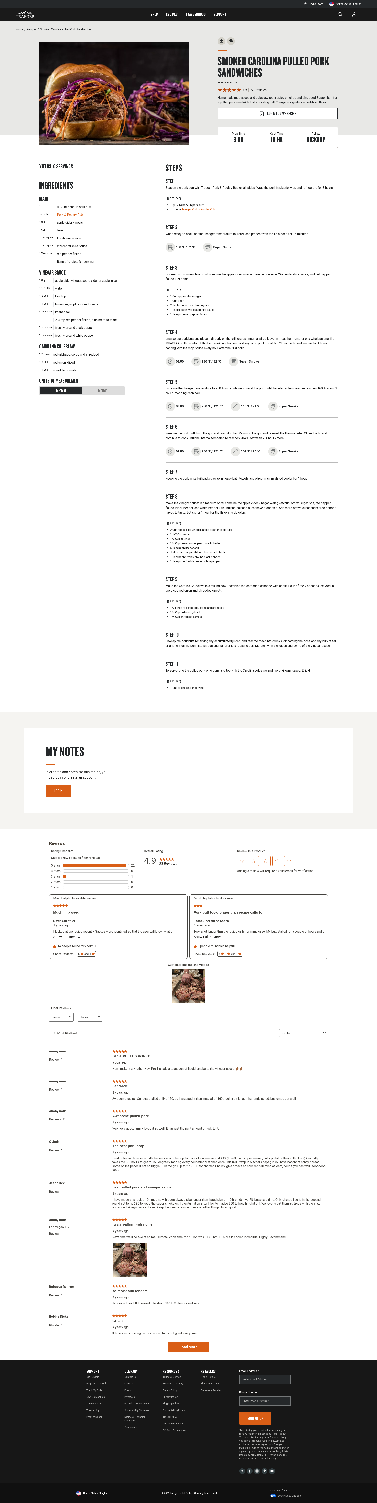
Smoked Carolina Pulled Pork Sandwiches (66, 29)
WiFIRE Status (94, 1403)
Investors (129, 1397)
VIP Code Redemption (174, 1423)
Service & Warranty (173, 1383)
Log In (58, 791)
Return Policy (170, 1390)
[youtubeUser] (272, 1471)
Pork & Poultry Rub (70, 215)
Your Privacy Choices (289, 1495)
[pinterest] (264, 1471)
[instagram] (257, 1471)
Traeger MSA (170, 1417)
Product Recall (94, 1417)
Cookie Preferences (281, 1490)
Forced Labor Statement (137, 1403)
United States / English (348, 4)
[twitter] (242, 1471)
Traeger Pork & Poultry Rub (198, 209)
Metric (102, 390)
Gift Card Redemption (174, 1430)
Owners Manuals (95, 1397)
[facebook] (250, 1471)
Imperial (61, 390)
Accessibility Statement (137, 1410)
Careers (128, 1383)
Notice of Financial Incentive (134, 1419)
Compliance (130, 1427)
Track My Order (94, 1390)
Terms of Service (172, 1377)
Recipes (172, 14)
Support (219, 14)
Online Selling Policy (174, 1410)
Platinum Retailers (211, 1383)
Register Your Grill (96, 1383)
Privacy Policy (170, 1397)
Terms (259, 1458)
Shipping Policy (171, 1403)
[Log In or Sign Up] (354, 14)
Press (127, 1390)
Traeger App (92, 1410)
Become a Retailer (211, 1390)
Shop (154, 14)
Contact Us (130, 1377)
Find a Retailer (208, 1377)
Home (19, 29)
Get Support (92, 1377)
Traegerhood (196, 14)
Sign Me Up (255, 1418)
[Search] (340, 14)
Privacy (272, 1458)
